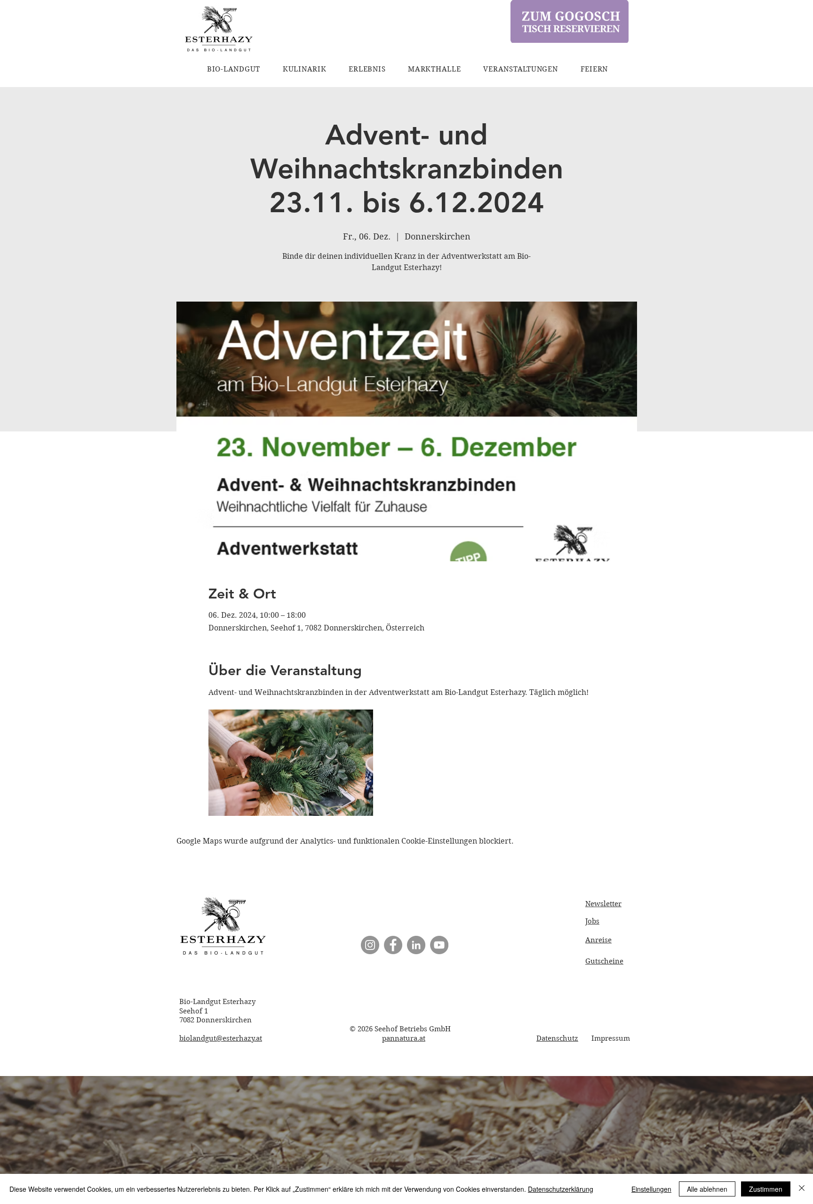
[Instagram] (370, 945)
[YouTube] (439, 945)
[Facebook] (393, 945)
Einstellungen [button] (651, 1189)
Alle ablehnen (707, 1189)
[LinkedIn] (416, 945)
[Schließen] (801, 1188)
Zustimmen (765, 1189)
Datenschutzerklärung (560, 1189)
